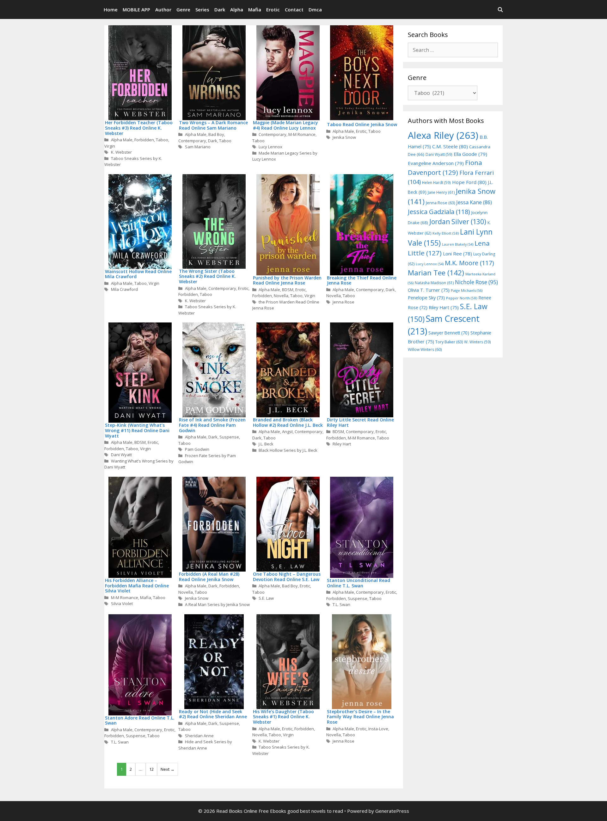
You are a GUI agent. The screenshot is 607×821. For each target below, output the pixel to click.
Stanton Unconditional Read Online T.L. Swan (358, 583)
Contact (294, 9)
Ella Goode (470, 154)
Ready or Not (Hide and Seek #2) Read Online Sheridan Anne (213, 714)
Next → (168, 769)
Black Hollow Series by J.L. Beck (288, 450)
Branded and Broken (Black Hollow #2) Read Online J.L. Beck (288, 422)
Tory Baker (449, 342)
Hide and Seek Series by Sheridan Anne (205, 745)
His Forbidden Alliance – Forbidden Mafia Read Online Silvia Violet (137, 585)
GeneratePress (392, 811)
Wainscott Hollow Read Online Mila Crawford (138, 274)
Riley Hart (342, 444)
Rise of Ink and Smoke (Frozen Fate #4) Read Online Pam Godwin (212, 425)
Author (163, 9)
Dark (219, 9)
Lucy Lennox (270, 147)
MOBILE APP (136, 9)
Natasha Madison (434, 282)
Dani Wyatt (121, 454)
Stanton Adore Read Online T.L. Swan (140, 720)
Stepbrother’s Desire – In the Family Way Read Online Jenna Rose (360, 716)
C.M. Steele (450, 146)
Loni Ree (457, 253)
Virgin (109, 146)
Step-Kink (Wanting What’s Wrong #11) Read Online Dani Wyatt (137, 430)
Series (202, 9)
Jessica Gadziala (439, 211)
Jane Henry (441, 192)
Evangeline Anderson (436, 163)
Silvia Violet (122, 603)
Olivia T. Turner (429, 290)
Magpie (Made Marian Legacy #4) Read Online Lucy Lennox (285, 125)
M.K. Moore (469, 263)
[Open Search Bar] (500, 9)
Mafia (254, 9)
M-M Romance (302, 134)
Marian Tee (436, 273)
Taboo (162, 140)
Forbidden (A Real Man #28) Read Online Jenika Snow (209, 576)
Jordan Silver (457, 221)
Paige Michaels (466, 290)
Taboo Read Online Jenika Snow (362, 124)
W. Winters (477, 341)
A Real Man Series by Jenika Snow (217, 604)
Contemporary (192, 141)
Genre (183, 9)
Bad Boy (216, 134)
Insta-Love (378, 729)
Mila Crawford (124, 289)
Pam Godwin (197, 449)
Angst (287, 431)
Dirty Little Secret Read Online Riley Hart (360, 422)
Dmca (315, 9)
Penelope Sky (426, 298)
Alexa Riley (443, 135)
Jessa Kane (474, 202)
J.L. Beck (266, 444)
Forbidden (144, 140)
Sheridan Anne (199, 735)
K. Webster (121, 152)
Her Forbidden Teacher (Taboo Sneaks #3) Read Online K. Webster (139, 127)
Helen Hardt (436, 182)
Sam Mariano (198, 147)
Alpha (236, 9)
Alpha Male (121, 140)
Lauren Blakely (457, 244)
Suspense (229, 437)
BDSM (287, 289)
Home (111, 9)
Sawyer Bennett (448, 333)
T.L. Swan (341, 604)
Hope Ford (469, 182)
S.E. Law (266, 598)
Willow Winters (425, 349)
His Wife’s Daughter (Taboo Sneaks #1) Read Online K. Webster (283, 716)
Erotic (273, 9)
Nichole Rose (476, 282)
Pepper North (461, 298)
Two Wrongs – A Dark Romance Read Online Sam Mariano (213, 125)
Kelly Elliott (445, 233)
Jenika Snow (344, 137)
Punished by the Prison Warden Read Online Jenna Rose (287, 280)
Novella (281, 295)
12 (151, 769)
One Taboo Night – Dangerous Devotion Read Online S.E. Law (287, 576)
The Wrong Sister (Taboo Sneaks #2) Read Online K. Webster (207, 276)
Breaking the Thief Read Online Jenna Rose (361, 280)
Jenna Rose (343, 302)
